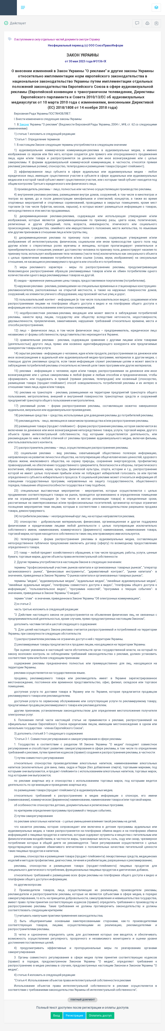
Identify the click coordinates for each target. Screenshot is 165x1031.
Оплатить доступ (100, 1015)
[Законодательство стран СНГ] (8, 7)
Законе (24, 124)
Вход (56, 1015)
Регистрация (74, 1015)
